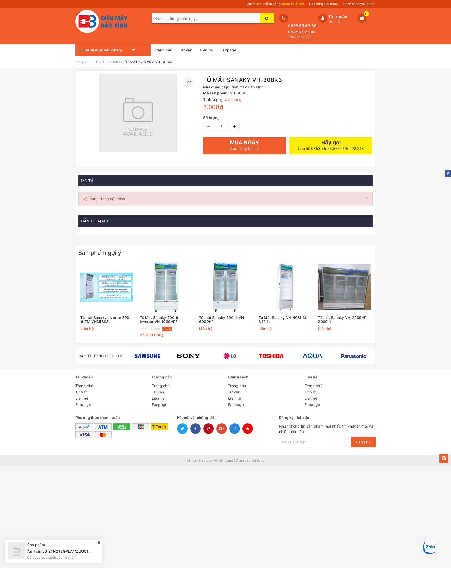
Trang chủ (163, 50)
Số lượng (211, 117)
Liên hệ (206, 50)
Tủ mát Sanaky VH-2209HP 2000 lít (342, 320)
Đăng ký (363, 442)
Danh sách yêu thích (358, 4)
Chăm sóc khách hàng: (275, 4)
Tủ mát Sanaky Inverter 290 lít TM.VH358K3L (104, 320)
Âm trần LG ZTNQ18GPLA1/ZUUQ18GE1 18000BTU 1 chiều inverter (86, 551)
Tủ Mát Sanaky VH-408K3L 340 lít (283, 320)
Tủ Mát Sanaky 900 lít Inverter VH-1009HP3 (159, 320)
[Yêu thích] (188, 82)
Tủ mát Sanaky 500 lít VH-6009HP (222, 320)
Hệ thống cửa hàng (323, 4)
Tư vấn (186, 50)
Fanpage (228, 50)
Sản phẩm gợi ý (99, 252)
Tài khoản (337, 16)
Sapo (261, 460)
